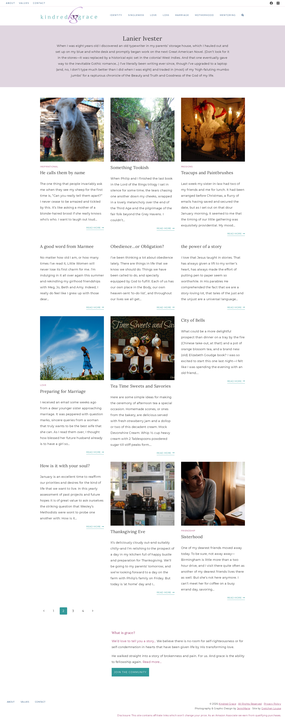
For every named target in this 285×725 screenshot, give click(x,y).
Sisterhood (192, 536)
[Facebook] (271, 3)
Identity (116, 15)
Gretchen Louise (271, 708)
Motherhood (204, 15)
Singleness (136, 15)
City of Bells (193, 320)
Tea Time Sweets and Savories (141, 386)
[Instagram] (278, 3)
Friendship (188, 530)
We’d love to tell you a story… (134, 641)
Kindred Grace (227, 703)
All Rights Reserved (250, 703)
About (10, 3)
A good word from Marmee (67, 246)
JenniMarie (243, 708)
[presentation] (72, 130)
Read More (95, 228)
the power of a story (201, 246)
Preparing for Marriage (63, 391)
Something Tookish (130, 167)
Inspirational (49, 166)
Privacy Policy (272, 703)
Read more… (152, 662)
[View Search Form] (242, 15)
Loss (166, 15)
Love (153, 15)
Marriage (182, 15)
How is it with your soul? (65, 465)
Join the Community (130, 672)
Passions (187, 166)
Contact (39, 3)
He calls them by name (62, 172)
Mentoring (228, 15)
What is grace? (123, 633)
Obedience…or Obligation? (137, 246)
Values (24, 3)
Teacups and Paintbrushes (207, 172)
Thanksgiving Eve (128, 531)
